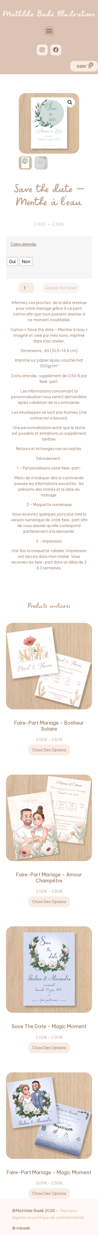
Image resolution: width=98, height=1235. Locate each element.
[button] (49, 31)
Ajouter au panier (61, 287)
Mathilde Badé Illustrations (49, 13)
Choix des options (49, 750)
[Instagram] (42, 49)
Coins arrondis (23, 244)
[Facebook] (55, 49)
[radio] (12, 261)
